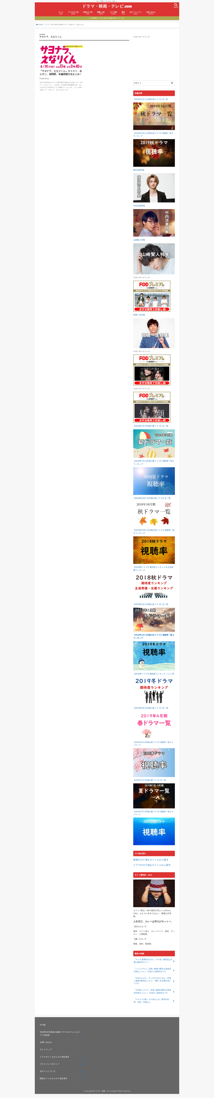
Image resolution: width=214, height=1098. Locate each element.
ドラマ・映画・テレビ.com (107, 6)
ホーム (61, 13)
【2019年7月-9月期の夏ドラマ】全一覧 (149, 780)
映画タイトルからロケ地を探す (53, 1078)
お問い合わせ (150, 13)
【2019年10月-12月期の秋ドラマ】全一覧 (150, 99)
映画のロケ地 (87, 13)
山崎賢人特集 (139, 240)
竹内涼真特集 (139, 206)
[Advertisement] (154, 57)
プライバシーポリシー (50, 1064)
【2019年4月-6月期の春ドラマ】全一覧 (150, 708)
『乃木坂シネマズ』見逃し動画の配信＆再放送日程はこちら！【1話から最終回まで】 (152, 991)
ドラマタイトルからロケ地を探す (54, 1057)
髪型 (123, 13)
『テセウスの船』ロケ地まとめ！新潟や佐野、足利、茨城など (151, 1000)
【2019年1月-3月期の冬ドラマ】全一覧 (150, 604)
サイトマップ (46, 1049)
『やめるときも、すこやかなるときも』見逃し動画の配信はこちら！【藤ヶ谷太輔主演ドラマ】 (152, 980)
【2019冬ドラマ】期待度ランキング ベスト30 (153, 674)
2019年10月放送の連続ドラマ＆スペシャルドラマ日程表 (60, 1033)
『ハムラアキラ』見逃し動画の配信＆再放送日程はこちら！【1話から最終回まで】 (152, 970)
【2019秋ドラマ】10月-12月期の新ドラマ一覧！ (107, 18)
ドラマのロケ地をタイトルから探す (152, 865)
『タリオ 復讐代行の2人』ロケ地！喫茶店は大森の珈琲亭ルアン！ (153, 961)
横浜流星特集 (138, 170)
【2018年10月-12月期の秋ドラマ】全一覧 (152, 498)
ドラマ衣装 (113, 13)
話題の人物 (101, 13)
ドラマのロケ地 (73, 13)
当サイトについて (136, 13)
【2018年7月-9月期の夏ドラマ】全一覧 (150, 426)
